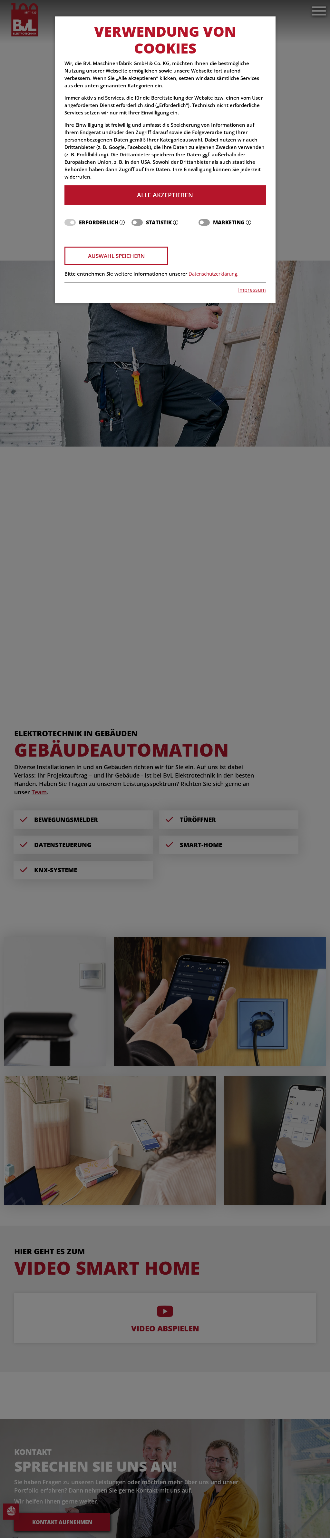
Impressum (252, 289)
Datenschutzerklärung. (213, 274)
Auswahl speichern (116, 256)
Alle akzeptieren (165, 195)
